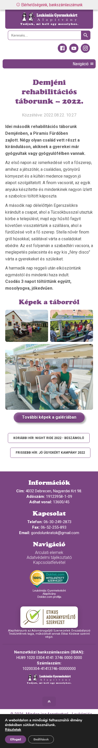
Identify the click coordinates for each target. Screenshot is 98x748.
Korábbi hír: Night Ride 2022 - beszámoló (48, 438)
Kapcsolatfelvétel (49, 562)
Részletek (13, 729)
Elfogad (15, 739)
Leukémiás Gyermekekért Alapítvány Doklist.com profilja (49, 593)
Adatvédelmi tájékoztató (49, 557)
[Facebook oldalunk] (62, 51)
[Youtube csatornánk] (74, 51)
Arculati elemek (49, 552)
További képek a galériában (49, 417)
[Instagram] (85, 51)
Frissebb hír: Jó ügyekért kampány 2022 (50, 452)
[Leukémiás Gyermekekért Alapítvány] (49, 19)
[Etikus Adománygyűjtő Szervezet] (49, 617)
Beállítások (41, 739)
